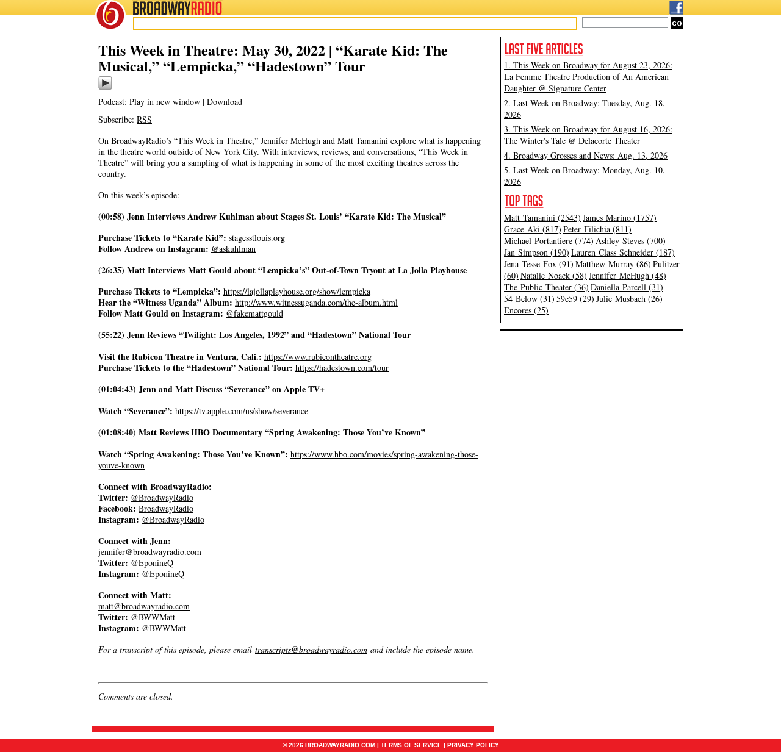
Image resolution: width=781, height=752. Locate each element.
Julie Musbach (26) (629, 298)
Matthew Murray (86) (613, 264)
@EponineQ (152, 562)
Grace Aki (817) (532, 229)
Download (224, 101)
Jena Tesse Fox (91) (539, 264)
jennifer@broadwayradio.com (149, 551)
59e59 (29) (575, 298)
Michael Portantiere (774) (549, 240)
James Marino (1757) (620, 217)
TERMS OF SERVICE (411, 745)
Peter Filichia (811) (597, 229)
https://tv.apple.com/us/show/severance (241, 411)
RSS (144, 119)
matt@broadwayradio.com (144, 606)
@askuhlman (233, 248)
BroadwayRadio (166, 508)
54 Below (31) (529, 298)
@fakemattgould (254, 313)
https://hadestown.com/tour (342, 367)
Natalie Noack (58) (553, 275)
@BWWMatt (153, 617)
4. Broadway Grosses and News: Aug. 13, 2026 (586, 155)
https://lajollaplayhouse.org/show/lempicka (296, 291)
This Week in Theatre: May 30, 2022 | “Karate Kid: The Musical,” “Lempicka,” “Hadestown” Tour (273, 57)
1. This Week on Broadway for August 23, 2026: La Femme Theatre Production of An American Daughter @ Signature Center (588, 76)
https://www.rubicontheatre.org (318, 356)
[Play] (105, 88)
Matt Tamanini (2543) (542, 217)
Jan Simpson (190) (536, 252)
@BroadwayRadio (162, 497)
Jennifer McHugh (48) (627, 275)
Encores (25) (526, 310)
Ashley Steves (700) (631, 240)
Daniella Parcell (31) (627, 287)
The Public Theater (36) (546, 287)
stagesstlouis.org (257, 237)
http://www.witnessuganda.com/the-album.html (316, 302)
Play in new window (164, 101)
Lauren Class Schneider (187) (623, 252)
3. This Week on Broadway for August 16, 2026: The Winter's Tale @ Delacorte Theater (588, 134)
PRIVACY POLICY (473, 745)
